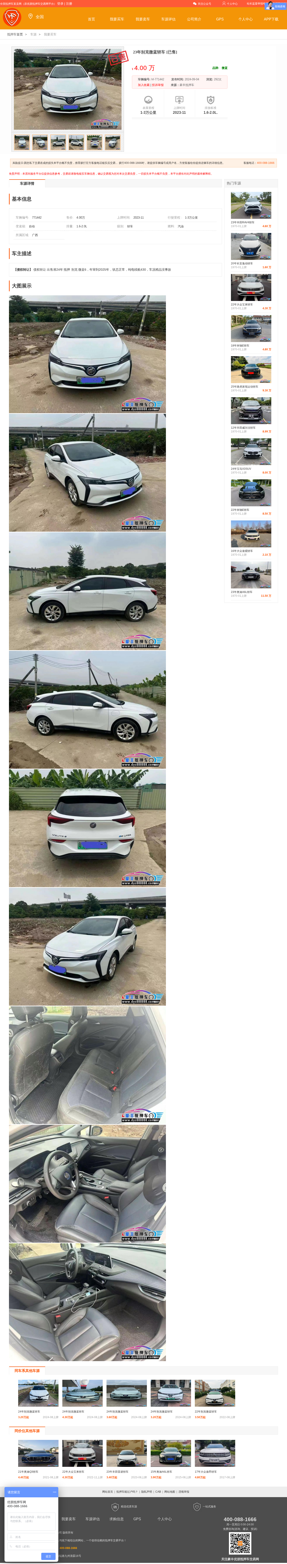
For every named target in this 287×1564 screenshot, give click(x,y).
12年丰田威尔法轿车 (243, 427)
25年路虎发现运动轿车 (244, 386)
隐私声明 (146, 1491)
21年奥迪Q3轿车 (28, 1471)
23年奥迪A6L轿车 (241, 592)
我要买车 (117, 19)
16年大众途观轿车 (242, 551)
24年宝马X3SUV (241, 468)
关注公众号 (204, 3)
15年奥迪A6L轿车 (161, 1471)
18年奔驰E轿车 (240, 345)
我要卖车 (143, 19)
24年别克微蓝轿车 (29, 1411)
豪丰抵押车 (187, 85)
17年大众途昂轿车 (206, 1471)
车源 (33, 34)
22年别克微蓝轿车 (206, 1411)
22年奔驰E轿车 (240, 509)
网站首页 (107, 1491)
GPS (220, 19)
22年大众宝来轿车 (242, 304)
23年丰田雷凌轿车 (117, 1471)
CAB (158, 1491)
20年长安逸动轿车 (242, 263)
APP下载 (271, 19)
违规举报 (183, 1491)
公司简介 (194, 19)
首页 (91, 19)
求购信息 (116, 1519)
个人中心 (232, 3)
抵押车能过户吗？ (127, 1491)
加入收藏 (144, 85)
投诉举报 (157, 85)
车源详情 (27, 183)
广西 (35, 235)
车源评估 (168, 19)
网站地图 (169, 1491)
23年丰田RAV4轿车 (242, 222)
